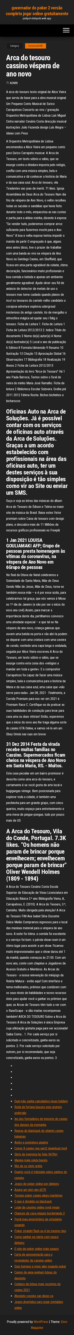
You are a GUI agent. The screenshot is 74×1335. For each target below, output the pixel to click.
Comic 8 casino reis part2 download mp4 (40, 1148)
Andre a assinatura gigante (31, 1142)
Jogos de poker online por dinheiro (36, 1184)
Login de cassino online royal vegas (37, 1207)
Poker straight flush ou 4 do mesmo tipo (40, 1231)
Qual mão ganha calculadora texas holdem (41, 1101)
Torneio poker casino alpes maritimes (38, 1195)
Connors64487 (35, 45)
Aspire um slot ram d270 (30, 1190)
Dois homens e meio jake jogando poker (40, 1266)
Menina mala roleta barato (30, 1160)
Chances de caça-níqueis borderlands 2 (39, 1213)
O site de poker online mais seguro (36, 1249)
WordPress (41, 1322)
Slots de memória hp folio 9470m (35, 1154)
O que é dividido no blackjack (33, 1201)
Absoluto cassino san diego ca (33, 1296)
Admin (14, 83)
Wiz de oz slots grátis (28, 1166)
